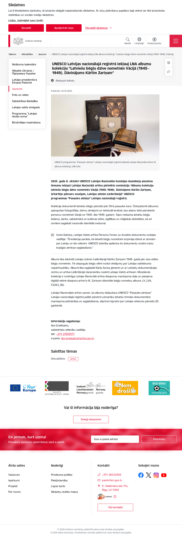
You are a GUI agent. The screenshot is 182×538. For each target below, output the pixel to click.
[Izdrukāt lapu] (168, 62)
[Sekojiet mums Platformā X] (148, 475)
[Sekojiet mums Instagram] (156, 475)
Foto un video (20, 95)
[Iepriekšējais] (14, 388)
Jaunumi (17, 88)
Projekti (12, 486)
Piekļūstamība (59, 480)
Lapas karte (58, 486)
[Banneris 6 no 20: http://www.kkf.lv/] (57, 387)
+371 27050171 (65, 334)
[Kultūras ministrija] (27, 41)
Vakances (14, 474)
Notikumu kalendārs (24, 64)
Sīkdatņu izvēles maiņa (64, 491)
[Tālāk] (167, 388)
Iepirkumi (14, 480)
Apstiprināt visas (64, 28)
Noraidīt (26, 28)
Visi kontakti (115, 507)
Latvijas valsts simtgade (26, 107)
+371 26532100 (111, 474)
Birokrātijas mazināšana (26, 122)
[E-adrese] (105, 497)
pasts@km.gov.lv (112, 480)
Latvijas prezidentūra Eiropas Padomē (24, 81)
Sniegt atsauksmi (91, 419)
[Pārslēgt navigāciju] (176, 41)
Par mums (14, 491)
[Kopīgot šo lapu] (168, 71)
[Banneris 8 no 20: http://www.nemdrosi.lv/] (125, 387)
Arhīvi (73, 359)
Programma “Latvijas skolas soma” (24, 115)
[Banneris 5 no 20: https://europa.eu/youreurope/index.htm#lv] (22, 387)
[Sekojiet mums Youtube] (164, 475)
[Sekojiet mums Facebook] (141, 475)
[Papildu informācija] (115, 496)
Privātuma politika (61, 474)
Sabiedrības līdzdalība (25, 101)
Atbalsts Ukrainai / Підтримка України (24, 72)
